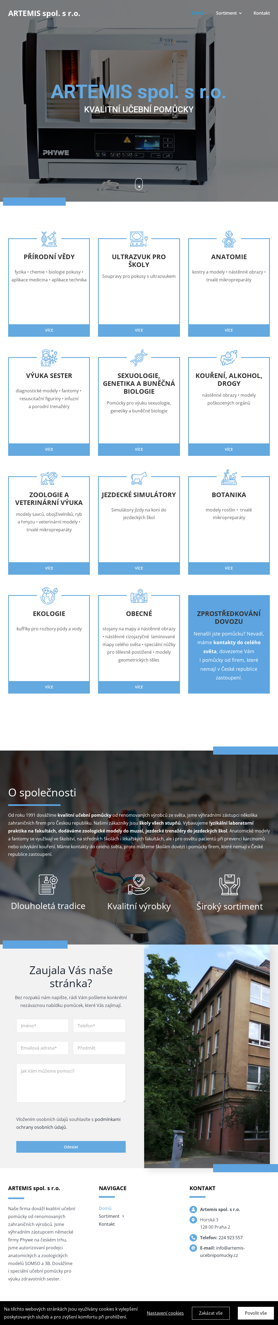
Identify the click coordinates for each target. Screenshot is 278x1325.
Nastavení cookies (165, 1313)
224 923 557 (231, 1238)
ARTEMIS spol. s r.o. (44, 13)
